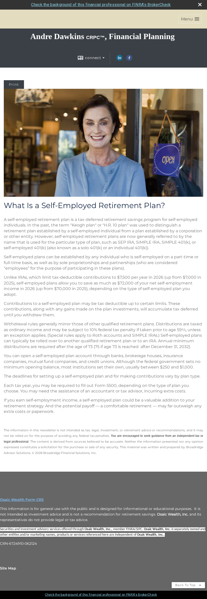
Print (14, 84)
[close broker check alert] (200, 5)
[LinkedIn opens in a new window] (119, 59)
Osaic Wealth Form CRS (22, 499)
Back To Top (186, 585)
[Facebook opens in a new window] (129, 59)
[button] (190, 19)
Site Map (8, 568)
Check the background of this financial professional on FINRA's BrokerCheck (101, 4)
